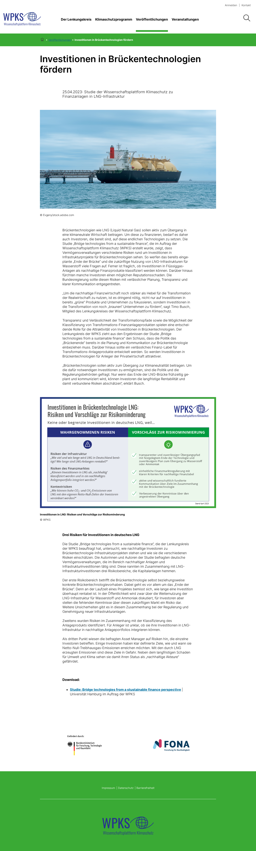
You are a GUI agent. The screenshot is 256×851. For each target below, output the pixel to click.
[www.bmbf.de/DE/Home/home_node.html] (84, 745)
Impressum (108, 787)
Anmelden (231, 5)
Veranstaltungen (185, 19)
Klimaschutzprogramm (113, 19)
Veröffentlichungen (152, 19)
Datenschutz (125, 787)
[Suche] (247, 18)
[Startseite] (26, 19)
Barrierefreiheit (145, 787)
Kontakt (246, 5)
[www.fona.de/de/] (171, 745)
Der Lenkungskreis (76, 19)
